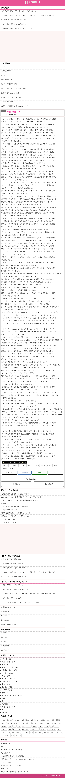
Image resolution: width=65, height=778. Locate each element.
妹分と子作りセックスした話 (10, 93)
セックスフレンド (8, 679)
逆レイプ (9, 720)
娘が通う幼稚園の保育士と (9, 84)
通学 (36, 723)
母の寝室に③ (5, 641)
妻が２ (3, 746)
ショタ (37, 720)
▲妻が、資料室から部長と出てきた (12, 559)
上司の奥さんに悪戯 (7, 101)
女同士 (43, 720)
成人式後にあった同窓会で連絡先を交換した (14, 19)
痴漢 (23, 720)
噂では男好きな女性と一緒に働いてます (15, 494)
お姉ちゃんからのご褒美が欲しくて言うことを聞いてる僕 (21, 497)
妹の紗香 (4, 75)
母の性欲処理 (5, 637)
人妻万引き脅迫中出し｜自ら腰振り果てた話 (14, 568)
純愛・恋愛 (6, 664)
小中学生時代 (34, 729)
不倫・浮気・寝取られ (10, 667)
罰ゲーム (18, 735)
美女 (22, 723)
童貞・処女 (6, 684)
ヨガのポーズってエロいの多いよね (13, 765)
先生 (10, 726)
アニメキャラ (5, 735)
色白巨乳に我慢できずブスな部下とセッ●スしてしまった (18, 11)
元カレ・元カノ (8, 673)
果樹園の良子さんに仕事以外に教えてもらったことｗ (17, 28)
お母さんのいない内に (8, 66)
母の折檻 (4, 633)
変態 (53, 720)
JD (11, 723)
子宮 (8, 732)
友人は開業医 (5, 753)
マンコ (31, 465)
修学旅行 (53, 723)
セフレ (29, 726)
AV (23, 729)
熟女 (48, 720)
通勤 (32, 723)
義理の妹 (4, 726)
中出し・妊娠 (7, 687)
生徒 (14, 726)
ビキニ (15, 729)
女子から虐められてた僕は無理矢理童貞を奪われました (20, 500)
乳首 (37, 465)
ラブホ (42, 723)
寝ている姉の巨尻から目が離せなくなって (15, 513)
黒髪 (22, 732)
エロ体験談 (51, 775)
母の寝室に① (5, 650)
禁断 (52, 732)
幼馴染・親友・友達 (9, 670)
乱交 (3, 701)
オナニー (5, 693)
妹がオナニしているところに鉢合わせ (12, 97)
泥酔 (25, 462)
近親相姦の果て (6, 71)
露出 (27, 720)
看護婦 (58, 720)
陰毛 (11, 468)
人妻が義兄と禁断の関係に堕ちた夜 (12, 563)
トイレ (47, 723)
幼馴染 (35, 726)
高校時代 (42, 729)
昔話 (48, 729)
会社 (27, 723)
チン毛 (54, 729)
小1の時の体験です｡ (8, 519)
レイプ (3, 720)
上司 (19, 726)
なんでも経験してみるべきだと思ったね (13, 24)
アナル (6, 465)
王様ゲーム (59, 732)
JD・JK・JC (6, 659)
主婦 (7, 723)
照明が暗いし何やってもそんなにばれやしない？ (17, 759)
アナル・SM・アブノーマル (12, 462)
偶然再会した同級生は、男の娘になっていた (14, 106)
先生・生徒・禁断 (8, 662)
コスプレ (17, 720)
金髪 (32, 720)
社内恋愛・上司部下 (9, 681)
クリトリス (14, 465)
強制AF (3, 503)
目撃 (12, 735)
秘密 (5, 468)
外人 (43, 465)
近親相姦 (5, 704)
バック (57, 726)
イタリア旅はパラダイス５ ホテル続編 (14, 506)
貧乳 (13, 732)
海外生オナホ (5, 768)
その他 (4, 712)
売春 (27, 729)
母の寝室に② (5, 646)
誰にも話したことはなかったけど (12, 750)
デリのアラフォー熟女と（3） (11, 522)
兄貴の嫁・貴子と (7, 743)
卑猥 (36, 732)
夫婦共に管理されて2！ (9, 510)
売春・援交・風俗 (8, 707)
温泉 (59, 723)
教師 (3, 723)
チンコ (23, 465)
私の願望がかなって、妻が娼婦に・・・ (14, 756)
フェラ (40, 726)
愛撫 (10, 729)
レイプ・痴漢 (7, 690)
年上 (23, 726)
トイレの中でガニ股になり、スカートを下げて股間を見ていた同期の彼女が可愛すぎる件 (28, 15)
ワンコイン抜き (6, 762)
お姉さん (16, 723)
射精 (50, 465)
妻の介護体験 (49, 484)
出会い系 (46, 732)
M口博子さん (16, 484)
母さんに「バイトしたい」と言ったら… (15, 516)
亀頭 (59, 729)
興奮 (31, 732)
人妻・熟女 (6, 676)
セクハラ (4, 729)
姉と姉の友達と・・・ (8, 79)
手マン (46, 726)
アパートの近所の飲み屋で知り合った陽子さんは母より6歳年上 (20, 602)
